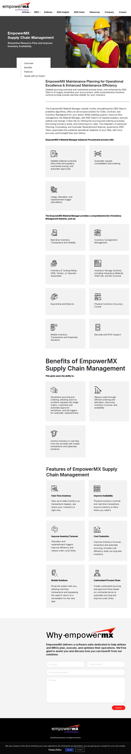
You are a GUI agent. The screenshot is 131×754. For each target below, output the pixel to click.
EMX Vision (79, 12)
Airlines (25, 12)
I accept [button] (69, 750)
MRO (36, 12)
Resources (95, 12)
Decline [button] (80, 750)
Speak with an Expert (34, 76)
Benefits (28, 67)
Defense (48, 12)
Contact (122, 12)
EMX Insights (63, 12)
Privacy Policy (55, 750)
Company (109, 12)
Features (28, 71)
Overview (28, 63)
